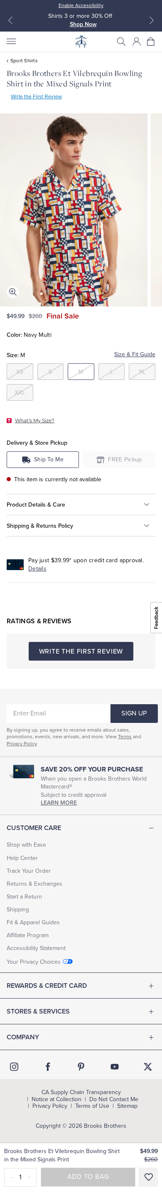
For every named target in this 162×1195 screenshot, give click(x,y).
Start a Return (24, 896)
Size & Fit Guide (134, 354)
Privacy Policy (22, 744)
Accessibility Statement (36, 948)
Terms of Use (92, 1106)
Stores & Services (38, 1011)
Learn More (59, 802)
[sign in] (137, 41)
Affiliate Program (28, 935)
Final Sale (63, 316)
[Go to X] (148, 1067)
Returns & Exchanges (34, 883)
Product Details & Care (36, 504)
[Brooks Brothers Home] (81, 41)
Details (37, 568)
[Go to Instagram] (14, 1067)
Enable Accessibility (81, 5)
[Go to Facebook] (48, 1067)
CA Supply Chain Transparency (81, 1092)
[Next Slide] (151, 20)
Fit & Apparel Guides (33, 922)
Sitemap (127, 1106)
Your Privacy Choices (34, 961)
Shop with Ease (26, 844)
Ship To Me (49, 459)
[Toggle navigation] (11, 41)
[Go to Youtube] (114, 1067)
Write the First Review (36, 97)
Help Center (22, 858)
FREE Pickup (125, 459)
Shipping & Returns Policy (40, 526)
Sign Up (134, 713)
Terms (125, 737)
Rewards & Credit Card (47, 986)
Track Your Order (29, 870)
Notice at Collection (56, 1099)
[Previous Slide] (10, 20)
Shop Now (83, 24)
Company (23, 1037)
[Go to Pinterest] (81, 1067)
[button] (121, 41)
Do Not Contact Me (113, 1099)
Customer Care (34, 828)
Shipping (18, 909)
